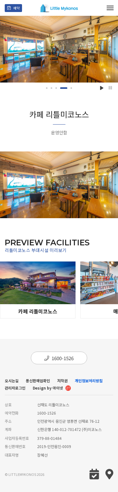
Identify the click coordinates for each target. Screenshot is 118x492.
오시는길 (12, 380)
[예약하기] (13, 8)
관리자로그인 (15, 388)
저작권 (62, 380)
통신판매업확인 (38, 380)
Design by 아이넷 (48, 388)
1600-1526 (63, 358)
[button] (47, 88)
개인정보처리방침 (89, 380)
